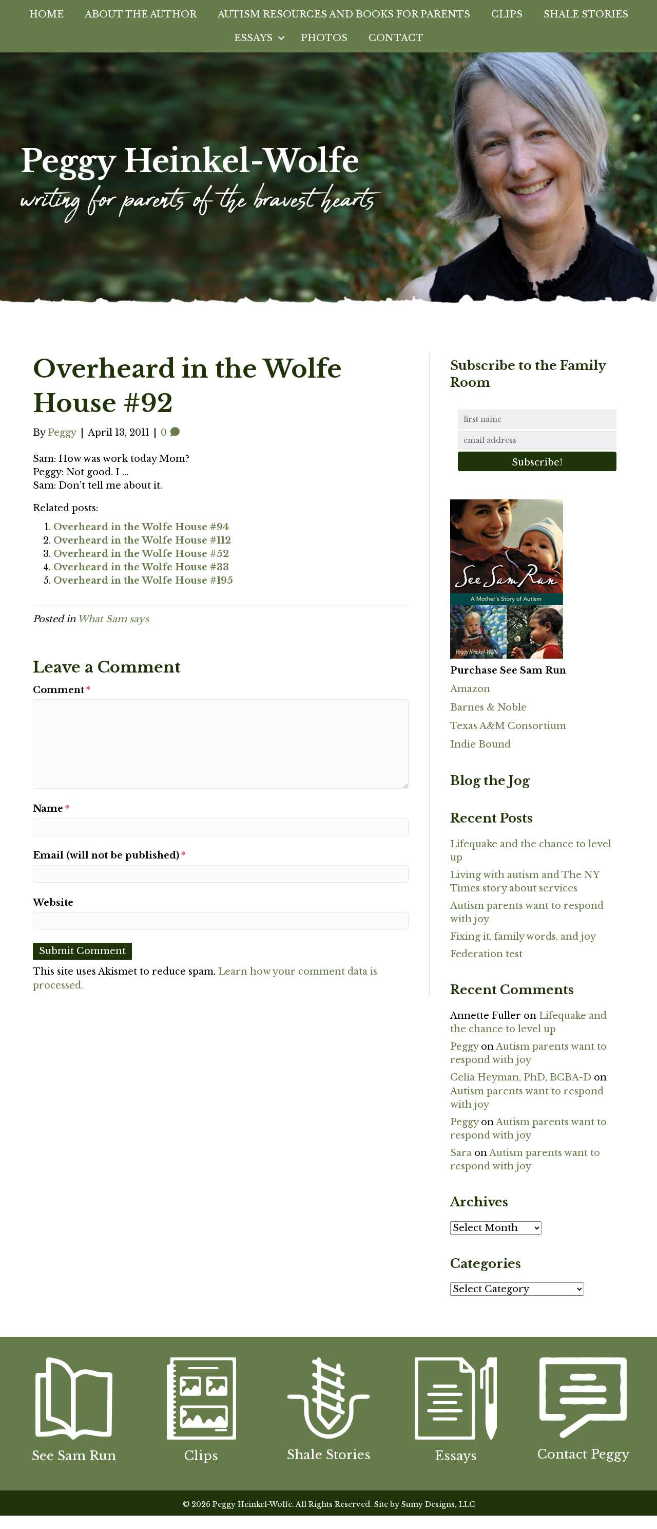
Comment (61, 690)
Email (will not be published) (109, 855)
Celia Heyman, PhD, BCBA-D (520, 1077)
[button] (281, 38)
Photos (324, 38)
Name (51, 808)
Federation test (486, 954)
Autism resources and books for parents (344, 14)
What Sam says (113, 619)
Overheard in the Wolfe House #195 (143, 580)
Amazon (470, 689)
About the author (141, 14)
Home (46, 14)
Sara (461, 1153)
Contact (396, 38)
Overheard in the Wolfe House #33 (141, 567)
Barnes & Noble (488, 707)
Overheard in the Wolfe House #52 (141, 554)
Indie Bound (480, 744)
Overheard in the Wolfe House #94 (141, 527)
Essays (253, 38)
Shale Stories (586, 14)
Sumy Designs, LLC (438, 1504)
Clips (507, 14)
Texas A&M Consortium (508, 726)
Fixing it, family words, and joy (523, 936)
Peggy (464, 1046)
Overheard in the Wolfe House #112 (142, 540)
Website (53, 902)
